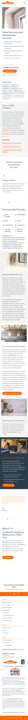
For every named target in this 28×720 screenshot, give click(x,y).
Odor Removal (14, 244)
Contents (4, 248)
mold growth (6, 132)
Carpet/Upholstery (13, 241)
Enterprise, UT (17, 90)
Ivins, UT (11, 90)
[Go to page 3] (12, 202)
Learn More (8, 485)
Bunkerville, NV (6, 93)
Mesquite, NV (14, 85)
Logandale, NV (6, 88)
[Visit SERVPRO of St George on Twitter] (10, 594)
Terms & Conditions (7, 640)
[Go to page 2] (11, 202)
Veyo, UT (11, 91)
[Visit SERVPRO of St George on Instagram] (14, 594)
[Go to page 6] (17, 202)
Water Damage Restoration (12, 143)
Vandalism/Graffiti (17, 246)
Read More (8, 557)
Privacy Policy (5, 642)
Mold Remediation (7, 607)
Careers (4, 630)
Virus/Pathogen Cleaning (9, 239)
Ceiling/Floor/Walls (7, 242)
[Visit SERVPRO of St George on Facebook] (18, 594)
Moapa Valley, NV (19, 91)
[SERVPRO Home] (7, 3)
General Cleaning (7, 620)
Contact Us (5, 633)
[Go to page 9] (20, 519)
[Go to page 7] (19, 202)
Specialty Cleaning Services (11, 146)
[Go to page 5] (16, 202)
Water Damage (6, 602)
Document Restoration (19, 242)
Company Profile (6, 627)
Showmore (5, 136)
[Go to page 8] (19, 519)
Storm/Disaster (6, 610)
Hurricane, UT (15, 86)
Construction (5, 612)
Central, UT (5, 91)
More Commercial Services (12, 393)
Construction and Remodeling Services (12, 151)
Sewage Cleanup (6, 237)
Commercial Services (7, 615)
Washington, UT (6, 86)
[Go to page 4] (14, 202)
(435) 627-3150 (9, 71)
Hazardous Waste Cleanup (15, 248)
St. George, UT (6, 85)
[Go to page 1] (9, 202)
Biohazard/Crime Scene (18, 237)
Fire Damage (5, 605)
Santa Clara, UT (15, 88)
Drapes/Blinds (6, 244)
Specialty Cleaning (7, 618)
